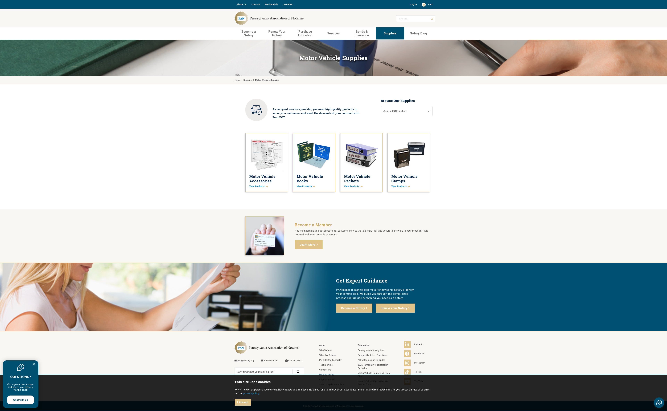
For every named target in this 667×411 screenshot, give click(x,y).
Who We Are (325, 350)
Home (237, 80)
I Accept (243, 402)
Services (333, 33)
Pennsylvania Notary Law (371, 350)
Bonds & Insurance (362, 33)
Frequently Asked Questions (373, 355)
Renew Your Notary (277, 33)
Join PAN (287, 4)
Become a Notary (248, 33)
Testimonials (271, 4)
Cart (430, 4)
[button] (407, 111)
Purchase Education (305, 33)
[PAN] (269, 17)
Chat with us (20, 399)
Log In (413, 4)
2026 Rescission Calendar (371, 359)
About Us (242, 4)
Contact (256, 4)
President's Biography (330, 359)
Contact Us (325, 369)
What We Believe (328, 355)
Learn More (307, 245)
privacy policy (251, 393)
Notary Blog (418, 33)
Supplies (390, 33)
